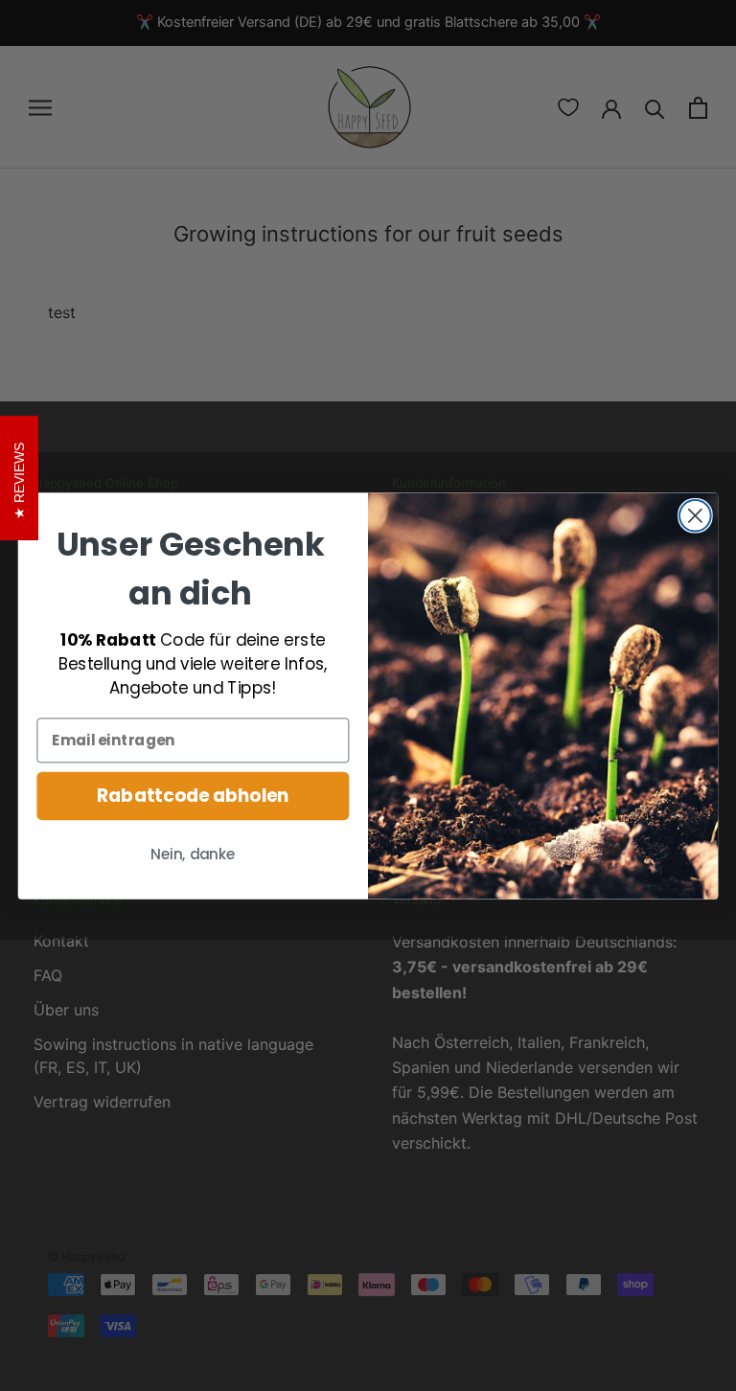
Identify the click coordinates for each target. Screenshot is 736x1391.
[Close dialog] (695, 515)
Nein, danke (192, 854)
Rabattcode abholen (192, 795)
